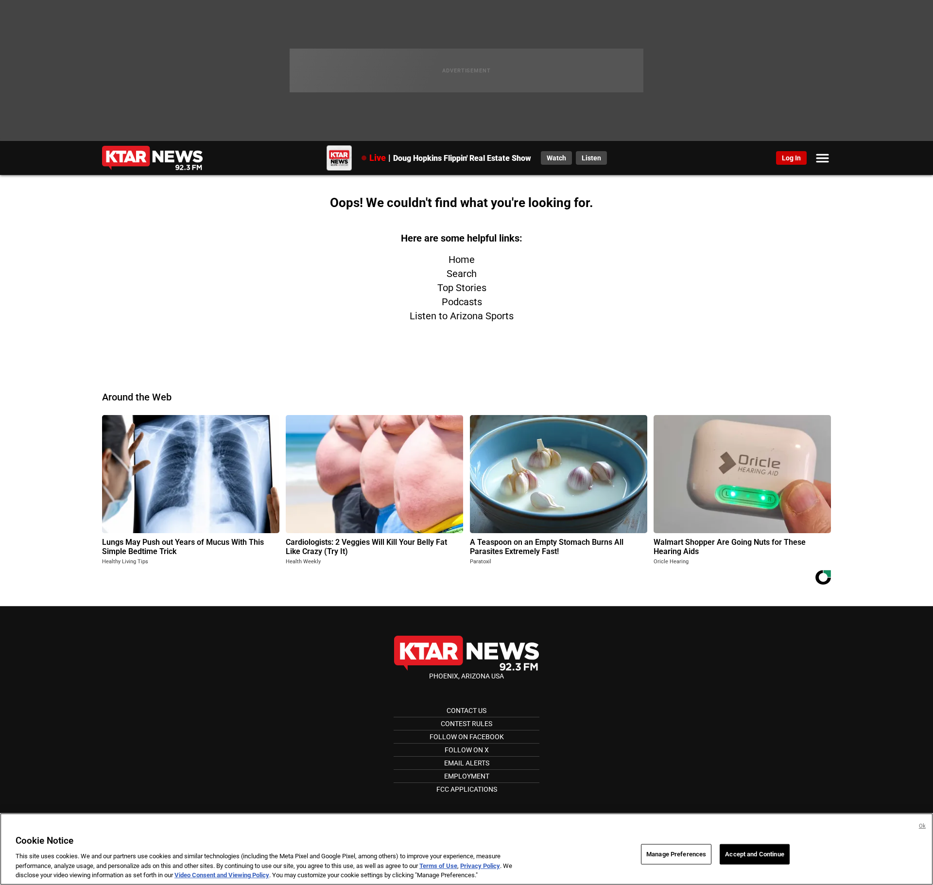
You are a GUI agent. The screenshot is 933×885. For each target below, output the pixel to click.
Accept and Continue (754, 854)
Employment (466, 776)
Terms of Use (438, 865)
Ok (922, 826)
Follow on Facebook (467, 737)
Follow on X (467, 750)
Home (462, 259)
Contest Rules (466, 724)
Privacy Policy (480, 865)
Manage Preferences (676, 854)
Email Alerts (466, 763)
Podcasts (462, 302)
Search (462, 273)
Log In (791, 158)
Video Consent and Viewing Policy (221, 875)
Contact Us (466, 710)
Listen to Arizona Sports (462, 316)
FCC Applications (466, 789)
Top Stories (461, 288)
